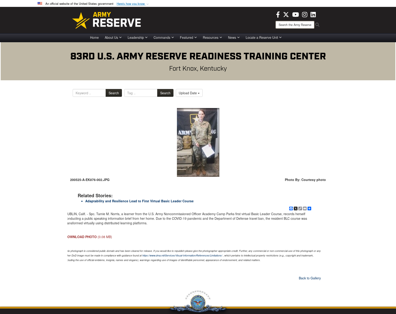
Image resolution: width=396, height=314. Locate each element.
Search (114, 93)
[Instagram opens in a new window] (304, 14)
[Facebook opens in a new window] (278, 14)
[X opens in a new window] (286, 14)
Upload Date (188, 93)
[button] (133, 3)
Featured (186, 37)
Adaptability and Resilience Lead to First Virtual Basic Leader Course (139, 201)
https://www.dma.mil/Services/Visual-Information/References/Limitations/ (182, 255)
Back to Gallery (310, 278)
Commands (162, 37)
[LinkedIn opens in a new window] (313, 14)
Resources (210, 37)
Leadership (136, 37)
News (232, 37)
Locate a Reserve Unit (262, 37)
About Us (111, 37)
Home (94, 37)
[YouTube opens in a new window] (295, 14)
